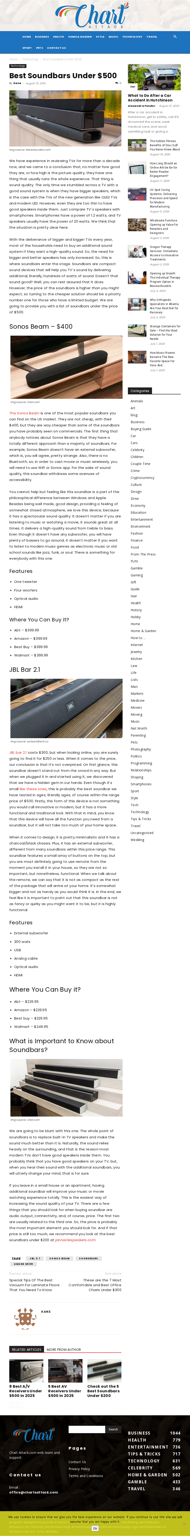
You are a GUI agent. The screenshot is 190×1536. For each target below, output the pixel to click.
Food (135, 547)
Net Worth (139, 728)
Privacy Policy (79, 1469)
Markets (137, 693)
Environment (141, 526)
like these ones (33, 788)
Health (58, 37)
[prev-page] (12, 1405)
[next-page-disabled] (19, 1405)
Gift (133, 582)
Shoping (137, 777)
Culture (136, 484)
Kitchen (136, 658)
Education (138, 512)
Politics (136, 756)
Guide (135, 589)
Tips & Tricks (141, 819)
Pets (39, 48)
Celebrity (137, 450)
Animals (137, 401)
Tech (134, 805)
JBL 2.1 (34, 1258)
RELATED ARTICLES (26, 1349)
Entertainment (142, 519)
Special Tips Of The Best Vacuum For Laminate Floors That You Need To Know (34, 1285)
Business (42, 37)
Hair (134, 596)
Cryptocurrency (142, 477)
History (136, 610)
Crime (135, 470)
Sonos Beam (59, 1258)
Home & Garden (80, 37)
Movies (136, 707)
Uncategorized (142, 833)
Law (134, 665)
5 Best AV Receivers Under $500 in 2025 (64, 1391)
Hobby (136, 617)
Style (100, 37)
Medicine (138, 700)
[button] (175, 37)
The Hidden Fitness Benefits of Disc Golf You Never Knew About (165, 145)
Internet (137, 645)
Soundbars (88, 1258)
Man (134, 686)
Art (133, 408)
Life (133, 672)
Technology (132, 37)
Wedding (137, 840)
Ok (95, 1528)
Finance (137, 540)
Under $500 (23, 1264)
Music (113, 37)
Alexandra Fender (141, 106)
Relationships (141, 770)
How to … (138, 638)
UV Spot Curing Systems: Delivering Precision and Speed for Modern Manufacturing (163, 198)
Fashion (137, 533)
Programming (141, 763)
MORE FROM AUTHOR (64, 1349)
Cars (134, 443)
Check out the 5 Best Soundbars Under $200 (103, 1391)
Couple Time (141, 463)
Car (132, 86)
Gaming (137, 575)
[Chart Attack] (95, 15)
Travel (151, 37)
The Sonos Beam (24, 413)
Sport (27, 48)
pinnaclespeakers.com (75, 1239)
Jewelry (136, 651)
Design (136, 491)
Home (13, 59)
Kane (17, 83)
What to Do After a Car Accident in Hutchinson (150, 98)
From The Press (143, 554)
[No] (184, 1523)
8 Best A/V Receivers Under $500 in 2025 (25, 1391)
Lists (134, 679)
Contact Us (56, 48)
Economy (138, 505)
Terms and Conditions (86, 1476)
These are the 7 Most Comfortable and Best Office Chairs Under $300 (95, 1285)
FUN (134, 561)
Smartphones (141, 784)
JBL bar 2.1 (18, 752)
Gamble (137, 568)
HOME (26, 37)
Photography (141, 749)
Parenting (138, 735)
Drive (135, 498)
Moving (136, 714)
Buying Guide (141, 429)
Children (137, 457)
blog (134, 415)
